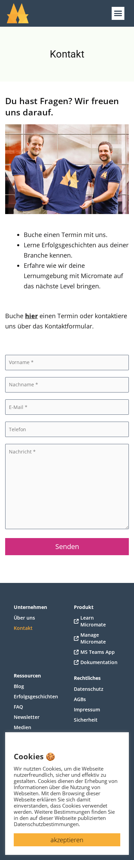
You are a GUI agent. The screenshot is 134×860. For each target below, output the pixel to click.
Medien (22, 727)
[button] (118, 13)
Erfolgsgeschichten (36, 696)
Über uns (24, 617)
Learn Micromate (93, 621)
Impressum (87, 709)
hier (31, 316)
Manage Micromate (93, 638)
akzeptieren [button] (67, 840)
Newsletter (27, 717)
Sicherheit (86, 719)
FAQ (18, 706)
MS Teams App (97, 652)
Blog (19, 686)
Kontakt (23, 628)
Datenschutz (88, 689)
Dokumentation (99, 662)
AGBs (80, 699)
